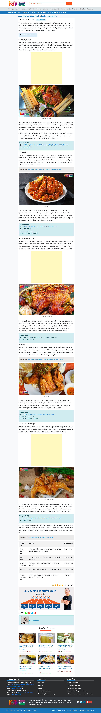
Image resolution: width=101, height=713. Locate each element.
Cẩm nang (89, 9)
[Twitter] (81, 702)
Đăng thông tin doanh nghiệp (46, 694)
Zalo (21, 688)
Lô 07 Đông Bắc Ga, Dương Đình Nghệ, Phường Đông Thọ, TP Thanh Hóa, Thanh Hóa (46, 145)
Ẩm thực (11, 9)
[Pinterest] (90, 702)
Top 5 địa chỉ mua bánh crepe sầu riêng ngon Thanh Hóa (25, 668)
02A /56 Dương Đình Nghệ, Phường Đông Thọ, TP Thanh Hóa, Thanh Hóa (43, 518)
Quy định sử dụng (73, 682)
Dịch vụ (18, 9)
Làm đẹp (45, 9)
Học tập (38, 9)
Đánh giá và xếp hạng (44, 691)
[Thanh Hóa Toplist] (16, 3)
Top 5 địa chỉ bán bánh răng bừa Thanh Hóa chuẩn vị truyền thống (65, 647)
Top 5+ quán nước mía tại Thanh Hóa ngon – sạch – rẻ (46, 647)
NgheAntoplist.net (17, 694)
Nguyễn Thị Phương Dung (25, 692)
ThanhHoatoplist (11, 12)
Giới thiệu (41, 682)
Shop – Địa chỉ (54, 9)
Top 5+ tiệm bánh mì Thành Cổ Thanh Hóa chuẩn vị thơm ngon (26, 647)
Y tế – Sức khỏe (72, 9)
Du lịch (24, 9)
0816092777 (15, 688)
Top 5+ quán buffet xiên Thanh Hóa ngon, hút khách (65, 667)
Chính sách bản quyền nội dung (77, 691)
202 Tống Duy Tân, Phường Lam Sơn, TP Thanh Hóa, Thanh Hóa (41, 226)
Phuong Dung (23, 19)
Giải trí (63, 9)
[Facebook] (78, 702)
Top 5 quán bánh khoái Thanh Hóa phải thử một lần (45, 668)
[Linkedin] (84, 702)
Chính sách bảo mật (74, 685)
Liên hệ (40, 685)
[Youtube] (87, 702)
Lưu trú (31, 9)
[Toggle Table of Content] (34, 35)
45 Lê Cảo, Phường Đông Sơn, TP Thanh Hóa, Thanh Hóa (39, 414)
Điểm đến (82, 9)
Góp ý (40, 688)
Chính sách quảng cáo (74, 688)
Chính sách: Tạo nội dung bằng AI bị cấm (80, 694)
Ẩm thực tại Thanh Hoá (24, 12)
